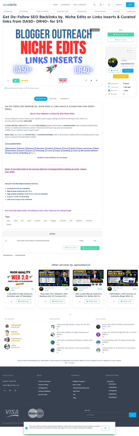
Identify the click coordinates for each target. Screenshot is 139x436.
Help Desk (12, 381)
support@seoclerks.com (11, 385)
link (22, 221)
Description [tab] (41, 99)
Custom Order (120, 76)
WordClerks (113, 397)
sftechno (14, 332)
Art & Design (23, 11)
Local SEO (116, 11)
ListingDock (113, 390)
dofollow (89, 221)
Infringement (42, 388)
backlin (9, 224)
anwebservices (16, 338)
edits (15, 221)
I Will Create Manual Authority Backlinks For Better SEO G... (88, 295)
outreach (63, 221)
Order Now (24, 301)
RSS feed (76, 391)
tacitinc (13, 345)
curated (37, 221)
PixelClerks (112, 394)
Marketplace (8, 255)
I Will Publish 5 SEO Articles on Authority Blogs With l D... (122, 295)
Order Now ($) (90, 248)
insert (29, 221)
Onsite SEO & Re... (63, 11)
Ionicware (110, 381)
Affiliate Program (79, 381)
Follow (115, 70)
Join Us (87, 410)
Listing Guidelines (44, 391)
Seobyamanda (16, 325)
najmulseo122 (127, 63)
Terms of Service (44, 381)
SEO (71, 221)
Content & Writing (42, 11)
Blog (74, 398)
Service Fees (42, 394)
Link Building (8, 11)
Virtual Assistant (100, 11)
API (74, 394)
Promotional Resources (81, 388)
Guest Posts (131, 11)
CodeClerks (113, 387)
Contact (127, 70)
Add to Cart (72, 247)
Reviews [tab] (53, 99)
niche (8, 221)
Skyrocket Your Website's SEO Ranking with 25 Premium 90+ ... (54, 295)
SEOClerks (112, 384)
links (45, 221)
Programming (82, 11)
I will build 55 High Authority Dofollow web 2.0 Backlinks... (20, 295)
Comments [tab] (65, 99)
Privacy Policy (43, 384)
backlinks (79, 221)
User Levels (77, 384)
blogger (53, 221)
